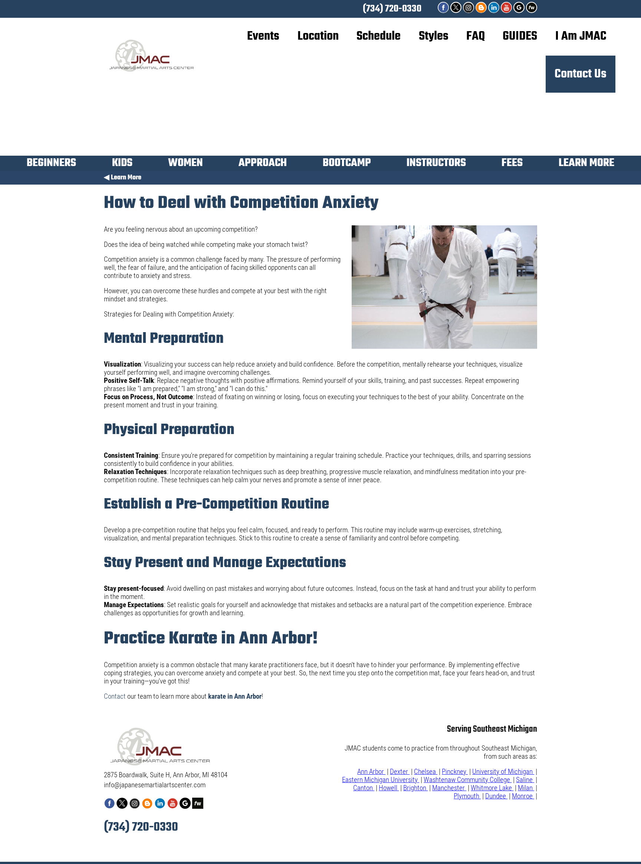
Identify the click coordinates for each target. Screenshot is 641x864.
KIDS (122, 164)
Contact (115, 696)
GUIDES (520, 36)
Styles (433, 36)
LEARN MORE (586, 164)
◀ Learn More (122, 178)
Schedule (378, 36)
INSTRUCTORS (436, 164)
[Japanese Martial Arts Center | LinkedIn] (494, 11)
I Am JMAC (581, 36)
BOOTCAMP (347, 164)
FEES (512, 164)
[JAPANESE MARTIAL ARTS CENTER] (482, 11)
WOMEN (185, 164)
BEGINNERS (51, 164)
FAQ (475, 36)
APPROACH (263, 164)
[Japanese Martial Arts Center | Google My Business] (519, 11)
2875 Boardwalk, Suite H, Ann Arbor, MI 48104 (165, 775)
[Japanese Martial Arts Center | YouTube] (507, 11)
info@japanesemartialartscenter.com (155, 785)
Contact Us (581, 74)
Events (263, 36)
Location (318, 36)
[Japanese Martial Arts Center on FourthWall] (531, 11)
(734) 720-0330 (392, 8)
